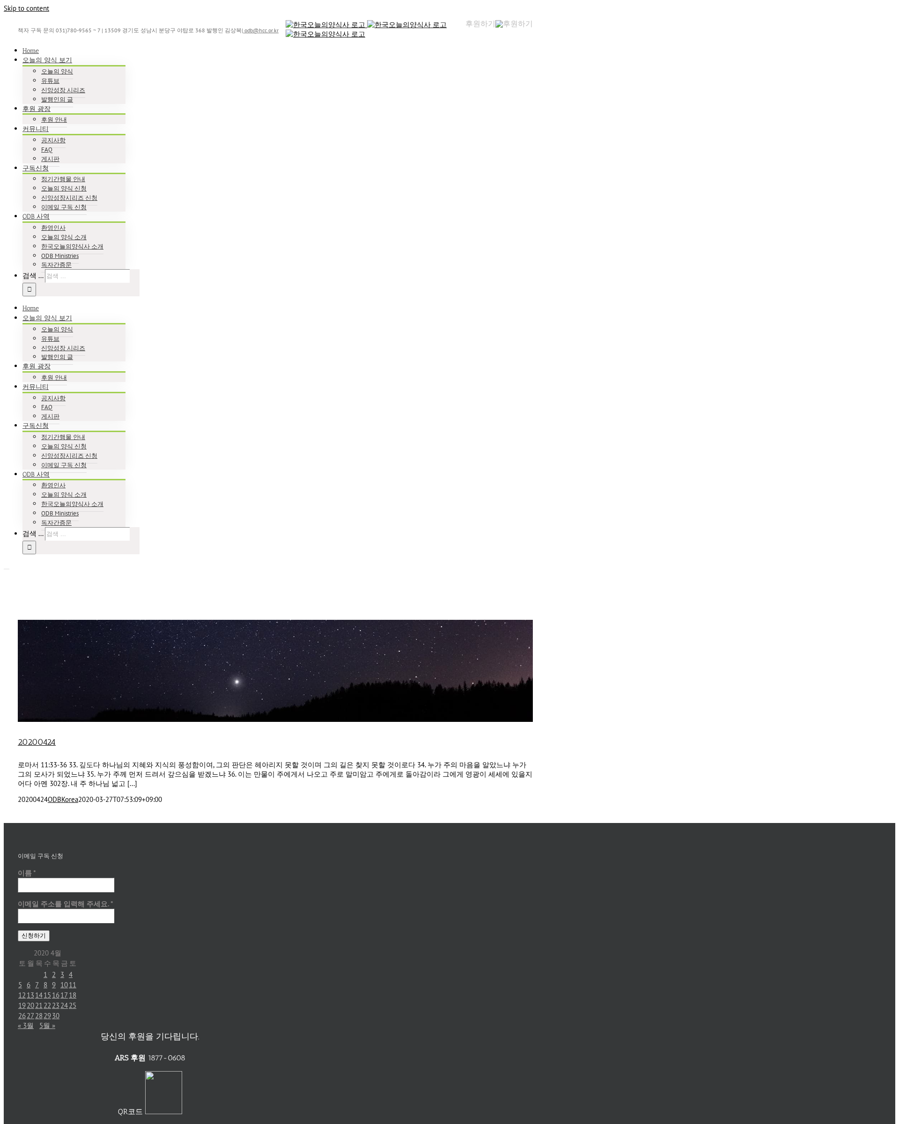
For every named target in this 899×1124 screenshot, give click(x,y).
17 (64, 995)
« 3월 (26, 1025)
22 (47, 1005)
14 (39, 995)
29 (47, 1015)
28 (39, 1015)
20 (30, 1005)
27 (30, 1015)
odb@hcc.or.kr (261, 30)
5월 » (47, 1025)
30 (55, 1015)
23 (55, 1005)
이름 (27, 872)
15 (47, 995)
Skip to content (26, 8)
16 (55, 995)
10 (64, 984)
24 (64, 1005)
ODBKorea (63, 799)
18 (72, 995)
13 (30, 995)
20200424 (37, 742)
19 (22, 1005)
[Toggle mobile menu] (6, 566)
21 (39, 1005)
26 (22, 1015)
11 (72, 984)
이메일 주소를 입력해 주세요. (65, 903)
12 (22, 995)
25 (72, 1005)
